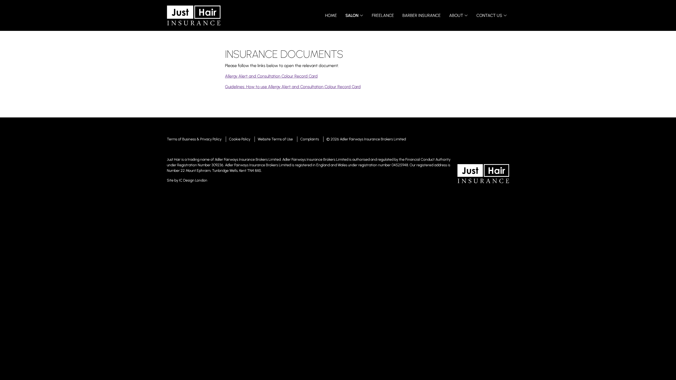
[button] (354, 15)
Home (331, 15)
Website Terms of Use (275, 139)
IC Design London (193, 180)
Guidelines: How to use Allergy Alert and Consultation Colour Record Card (293, 86)
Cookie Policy (239, 139)
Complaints (309, 139)
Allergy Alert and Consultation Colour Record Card (271, 76)
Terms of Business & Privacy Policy (194, 139)
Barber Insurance (421, 15)
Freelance (383, 15)
